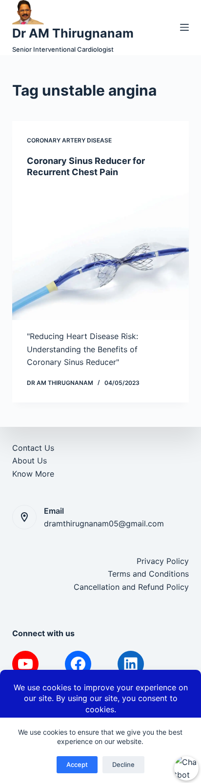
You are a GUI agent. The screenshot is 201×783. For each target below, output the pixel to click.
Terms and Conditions (148, 574)
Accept (77, 764)
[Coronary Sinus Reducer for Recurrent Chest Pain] (100, 253)
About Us (29, 460)
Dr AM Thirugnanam (73, 33)
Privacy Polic (160, 561)
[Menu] (184, 27)
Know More (33, 474)
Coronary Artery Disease (69, 140)
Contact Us (33, 448)
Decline (123, 764)
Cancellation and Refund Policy (131, 587)
